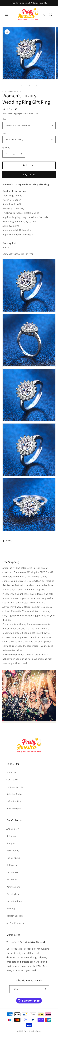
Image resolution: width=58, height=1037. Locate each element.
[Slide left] (21, 85)
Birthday (10, 908)
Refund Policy (13, 801)
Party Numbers (14, 901)
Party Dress (12, 872)
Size (4, 133)
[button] (6, 14)
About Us (11, 772)
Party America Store (32, 1031)
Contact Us (12, 779)
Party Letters (13, 886)
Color (4, 119)
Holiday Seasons (15, 915)
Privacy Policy (13, 808)
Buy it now (29, 174)
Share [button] (9, 540)
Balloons (11, 836)
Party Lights (12, 894)
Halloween (12, 865)
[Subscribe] (45, 989)
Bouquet (10, 843)
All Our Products (15, 923)
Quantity (6, 147)
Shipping (16, 114)
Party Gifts (11, 879)
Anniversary (12, 828)
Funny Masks (13, 857)
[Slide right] (36, 85)
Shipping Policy (14, 794)
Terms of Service (14, 786)
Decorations (12, 850)
